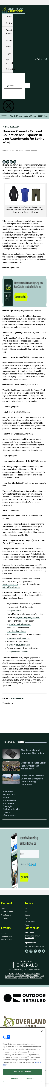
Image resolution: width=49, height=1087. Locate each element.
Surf (26, 908)
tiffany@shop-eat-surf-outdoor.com (33, 937)
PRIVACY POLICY (36, 978)
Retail (26, 918)
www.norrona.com (10, 584)
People (27, 925)
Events (9, 40)
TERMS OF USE (23, 978)
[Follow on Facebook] (35, 951)
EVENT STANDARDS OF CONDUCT (27, 976)
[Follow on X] (39, 951)
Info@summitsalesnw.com (20, 624)
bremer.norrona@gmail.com (18, 638)
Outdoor (27, 915)
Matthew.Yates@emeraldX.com (35, 946)
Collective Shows (7, 940)
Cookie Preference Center (22, 1079)
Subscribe (10, 69)
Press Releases (11, 127)
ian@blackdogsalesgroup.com (27, 617)
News (3, 908)
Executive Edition (7, 912)
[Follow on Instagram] (31, 951)
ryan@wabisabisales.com (17, 652)
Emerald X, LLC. (20, 970)
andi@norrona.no (14, 611)
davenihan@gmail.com (16, 631)
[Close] (42, 1031)
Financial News (30, 922)
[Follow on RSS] (43, 951)
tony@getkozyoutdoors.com (18, 645)
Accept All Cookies (22, 1072)
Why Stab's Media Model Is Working (23, 116)
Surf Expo (4, 933)
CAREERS (19, 974)
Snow (26, 912)
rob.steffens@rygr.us (11, 587)
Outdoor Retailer (6, 937)
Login (8, 53)
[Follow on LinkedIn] (26, 951)
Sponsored (4, 918)
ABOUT (11, 974)
